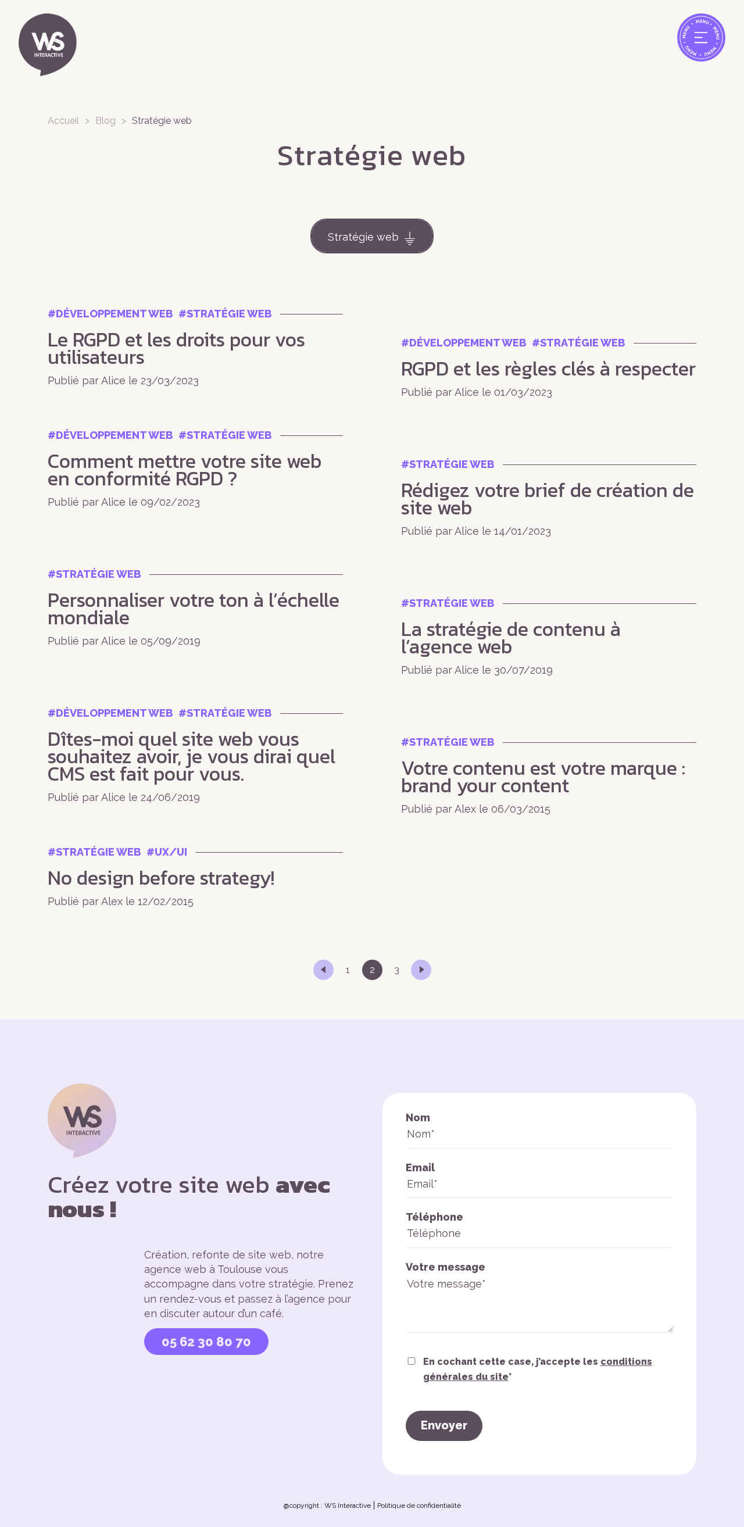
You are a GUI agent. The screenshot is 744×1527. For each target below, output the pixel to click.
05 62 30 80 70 (206, 1341)
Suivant (421, 970)
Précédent (323, 970)
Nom (418, 1117)
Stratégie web (363, 237)
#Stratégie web (224, 313)
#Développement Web (110, 313)
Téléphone (434, 1217)
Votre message (445, 1267)
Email (420, 1167)
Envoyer (444, 1425)
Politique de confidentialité (419, 1505)
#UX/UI (166, 852)
